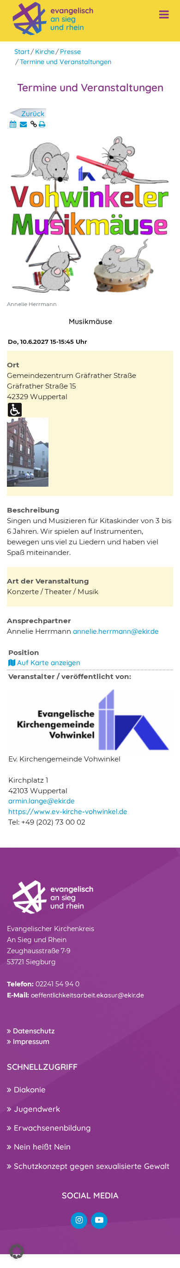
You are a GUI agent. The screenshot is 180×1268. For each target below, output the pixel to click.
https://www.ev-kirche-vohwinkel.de (67, 811)
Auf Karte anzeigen (47, 662)
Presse (70, 51)
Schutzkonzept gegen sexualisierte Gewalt (90, 1166)
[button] (16, 1251)
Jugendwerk (36, 1109)
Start (22, 51)
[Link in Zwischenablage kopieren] (33, 124)
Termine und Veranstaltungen (65, 62)
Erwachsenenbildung (51, 1127)
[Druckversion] (42, 124)
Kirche (44, 51)
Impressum (30, 1041)
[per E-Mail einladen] (23, 124)
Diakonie (29, 1089)
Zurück (32, 113)
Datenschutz (32, 1030)
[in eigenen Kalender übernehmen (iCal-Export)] (13, 124)
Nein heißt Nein (41, 1146)
